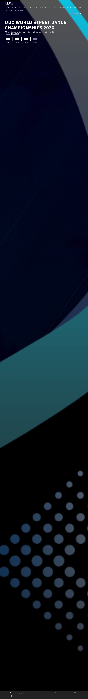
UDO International (59, 7)
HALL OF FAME (77, 7)
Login (69, 13)
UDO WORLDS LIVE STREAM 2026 (14, 10)
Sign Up (76, 13)
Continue (8, 696)
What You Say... (16, 7)
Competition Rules (44, 7)
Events (8, 7)
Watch (69, 7)
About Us (25, 7)
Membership (33, 7)
